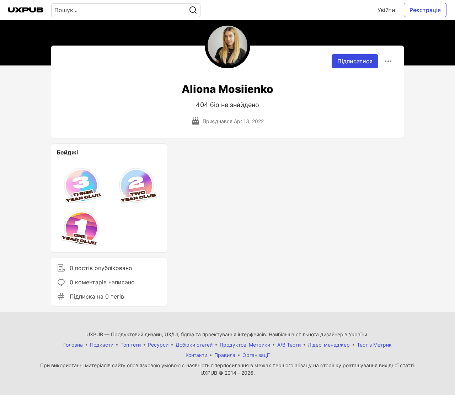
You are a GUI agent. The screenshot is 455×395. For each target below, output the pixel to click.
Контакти (196, 355)
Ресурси (158, 345)
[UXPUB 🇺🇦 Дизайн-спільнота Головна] (26, 10)
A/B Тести (289, 345)
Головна (73, 345)
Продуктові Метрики (245, 345)
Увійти (386, 10)
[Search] (193, 10)
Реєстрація (425, 10)
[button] (81, 185)
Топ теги (131, 345)
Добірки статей (194, 345)
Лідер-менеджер (329, 345)
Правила (224, 355)
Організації (255, 355)
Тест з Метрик (374, 345)
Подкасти (101, 345)
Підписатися (355, 61)
